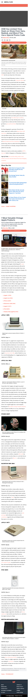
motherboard (4, 517)
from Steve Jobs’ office (10, 353)
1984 (13, 497)
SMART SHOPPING (11, 206)
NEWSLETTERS (4, 686)
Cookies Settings (20, 692)
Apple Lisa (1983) (8, 298)
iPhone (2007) (7, 301)
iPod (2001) (7, 309)
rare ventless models (5, 562)
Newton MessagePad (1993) (11, 311)
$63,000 (15, 458)
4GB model (20, 454)
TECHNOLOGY (9, 674)
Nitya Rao (5, 228)
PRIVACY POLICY (20, 686)
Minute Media (11, 695)
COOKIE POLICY (4, 688)
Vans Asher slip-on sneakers (17, 117)
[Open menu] (2, 2)
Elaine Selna (6, 37)
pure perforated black (11, 124)
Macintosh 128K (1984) (9, 303)
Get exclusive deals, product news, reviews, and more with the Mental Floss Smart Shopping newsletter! (13, 158)
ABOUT (2, 684)
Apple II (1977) (7, 306)
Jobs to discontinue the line (11, 657)
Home (2, 206)
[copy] (10, 40)
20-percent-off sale (20, 80)
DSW (2, 75)
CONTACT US (19, 684)
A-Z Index (3, 692)
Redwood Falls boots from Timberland (11, 141)
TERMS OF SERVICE (20, 688)
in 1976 (22, 264)
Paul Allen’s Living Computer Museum (17, 406)
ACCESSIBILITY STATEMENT (6, 690)
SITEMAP (18, 690)
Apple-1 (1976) (7, 295)
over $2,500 (11, 661)
